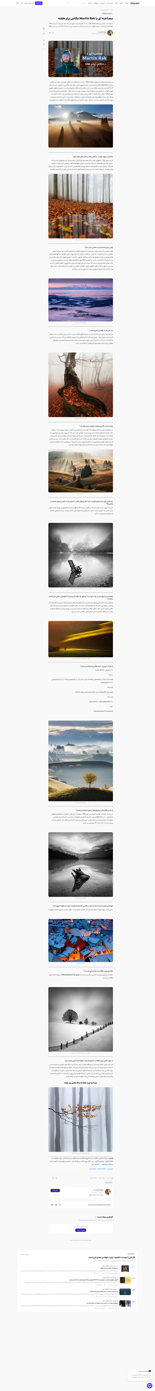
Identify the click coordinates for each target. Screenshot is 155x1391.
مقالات (126, 3)
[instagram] (60, 1204)
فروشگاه (96, 3)
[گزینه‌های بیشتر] (49, 1178)
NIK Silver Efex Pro (100, 823)
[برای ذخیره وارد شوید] (53, 32)
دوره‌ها (121, 3)
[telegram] (56, 1204)
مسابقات (102, 3)
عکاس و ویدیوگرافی (104, 10)
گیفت (116, 3)
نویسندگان (110, 3)
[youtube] (52, 1204)
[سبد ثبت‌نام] (22, 3)
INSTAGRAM (102, 1169)
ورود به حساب (80, 1230)
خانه (112, 10)
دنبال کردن (55, 1191)
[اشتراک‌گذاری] (49, 32)
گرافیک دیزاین (108, 1182)
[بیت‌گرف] (134, 3)
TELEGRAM (92, 1169)
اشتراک (90, 3)
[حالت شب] (17, 3)
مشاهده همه (25, 1255)
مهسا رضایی (103, 32)
